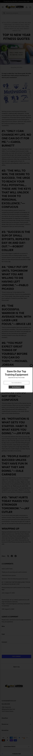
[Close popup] (31, 365)
